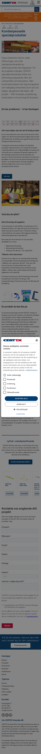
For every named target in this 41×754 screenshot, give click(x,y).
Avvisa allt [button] (21, 404)
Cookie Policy (20, 414)
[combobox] (37, 340)
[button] (20, 409)
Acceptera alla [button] (21, 398)
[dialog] (20, 377)
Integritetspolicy (31, 370)
